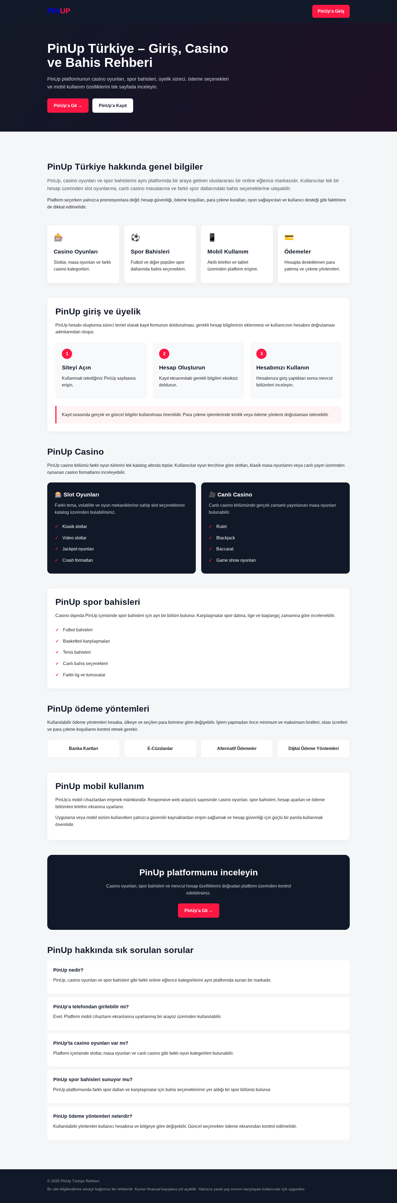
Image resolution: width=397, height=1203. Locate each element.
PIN (58, 11)
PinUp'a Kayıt (113, 105)
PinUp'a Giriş (331, 11)
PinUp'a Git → (68, 105)
